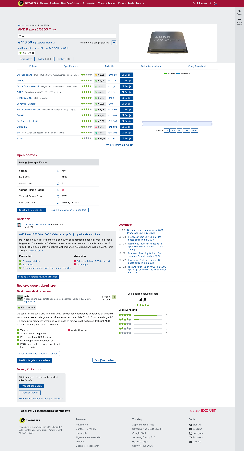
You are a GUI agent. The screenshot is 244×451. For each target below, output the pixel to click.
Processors (24, 25)
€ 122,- (111, 92)
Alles (194, 130)
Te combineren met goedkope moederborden (47, 268)
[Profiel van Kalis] (20, 298)
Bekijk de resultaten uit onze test (68, 210)
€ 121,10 (112, 86)
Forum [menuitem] (122, 3)
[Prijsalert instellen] (114, 42)
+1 (113, 297)
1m (166, 130)
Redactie (109, 66)
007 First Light (140, 441)
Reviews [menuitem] (54, 3)
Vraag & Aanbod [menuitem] (107, 3)
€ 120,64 (112, 115)
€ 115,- (111, 104)
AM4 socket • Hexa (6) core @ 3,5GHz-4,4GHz (43, 48)
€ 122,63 (112, 121)
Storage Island (24, 74)
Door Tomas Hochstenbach (37, 224)
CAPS (20, 92)
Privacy (80, 441)
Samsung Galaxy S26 (143, 437)
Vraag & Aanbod (197, 66)
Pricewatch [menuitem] (89, 3)
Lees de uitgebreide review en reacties (37, 276)
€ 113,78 (112, 80)
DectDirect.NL (24, 97)
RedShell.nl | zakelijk (28, 121)
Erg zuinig (28, 264)
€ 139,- (111, 138)
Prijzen (33, 66)
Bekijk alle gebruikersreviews (34, 360)
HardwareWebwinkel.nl (29, 109)
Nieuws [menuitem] (44, 3)
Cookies (80, 445)
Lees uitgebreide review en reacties (38, 353)
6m (179, 130)
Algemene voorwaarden (88, 437)
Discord (197, 441)
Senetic (21, 115)
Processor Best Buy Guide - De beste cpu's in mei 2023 (144, 238)
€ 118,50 (112, 109)
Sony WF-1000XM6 (142, 445)
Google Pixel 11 (140, 433)
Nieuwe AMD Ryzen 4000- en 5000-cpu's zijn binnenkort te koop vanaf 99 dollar (147, 269)
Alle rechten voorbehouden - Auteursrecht (40, 430)
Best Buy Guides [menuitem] (70, 3)
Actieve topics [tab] (239, 23)
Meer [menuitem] (139, 3)
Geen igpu (82, 264)
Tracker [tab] (239, 14)
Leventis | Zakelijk (26, 103)
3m (173, 130)
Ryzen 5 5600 (43, 25)
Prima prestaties (31, 261)
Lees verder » (36, 250)
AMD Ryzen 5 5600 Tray (37, 29)
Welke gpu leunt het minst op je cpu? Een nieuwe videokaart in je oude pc (145, 246)
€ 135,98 (112, 132)
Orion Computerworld (28, 86)
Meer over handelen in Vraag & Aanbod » (41, 398)
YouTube (197, 428)
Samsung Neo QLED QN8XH (147, 428)
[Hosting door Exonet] (203, 411)
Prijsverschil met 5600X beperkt (94, 261)
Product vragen (30, 392)
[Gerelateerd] (19, 25)
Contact (80, 428)
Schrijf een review (104, 360)
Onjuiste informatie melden (119, 144)
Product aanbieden (31, 385)
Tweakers (24, 427)
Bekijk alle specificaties (31, 210)
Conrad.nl (22, 126)
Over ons (91, 428)
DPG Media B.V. (54, 427)
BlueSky (197, 424)
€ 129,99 (112, 127)
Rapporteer (29, 301)
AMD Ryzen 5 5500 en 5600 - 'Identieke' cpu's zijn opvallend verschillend (60, 234)
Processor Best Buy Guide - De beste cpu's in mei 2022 (144, 261)
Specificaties (71, 66)
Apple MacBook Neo (143, 424)
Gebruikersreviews (151, 66)
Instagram (198, 433)
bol (18, 132)
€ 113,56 (112, 75)
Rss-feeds (198, 437)
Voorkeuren (93, 445)
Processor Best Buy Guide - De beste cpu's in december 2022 (144, 254)
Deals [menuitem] (131, 3)
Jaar (186, 130)
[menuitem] (194, 3)
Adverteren (82, 424)
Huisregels (81, 433)
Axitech (21, 138)
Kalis (26, 296)
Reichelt (21, 80)
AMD (34, 25)
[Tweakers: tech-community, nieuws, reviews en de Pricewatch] (28, 3)
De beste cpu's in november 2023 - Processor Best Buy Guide (146, 231)
